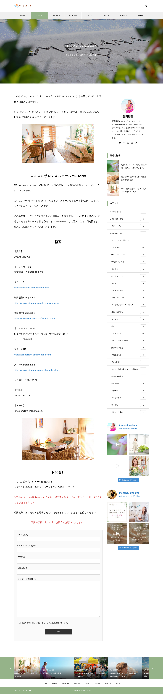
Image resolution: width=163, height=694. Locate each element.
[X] (128, 142)
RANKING (73, 15)
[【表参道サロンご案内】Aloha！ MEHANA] (117, 466)
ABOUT (39, 15)
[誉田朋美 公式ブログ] (23, 6)
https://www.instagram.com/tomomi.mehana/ (36, 303)
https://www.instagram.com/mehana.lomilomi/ (37, 370)
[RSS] (30, 690)
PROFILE (56, 15)
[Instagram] (132, 142)
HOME (22, 15)
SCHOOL (123, 15)
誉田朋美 (128, 116)
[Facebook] (124, 142)
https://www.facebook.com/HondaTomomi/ (35, 318)
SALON (107, 15)
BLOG (90, 15)
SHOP (140, 15)
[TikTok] (136, 142)
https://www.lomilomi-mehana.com (31, 287)
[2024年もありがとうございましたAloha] (139, 466)
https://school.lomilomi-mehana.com (32, 354)
